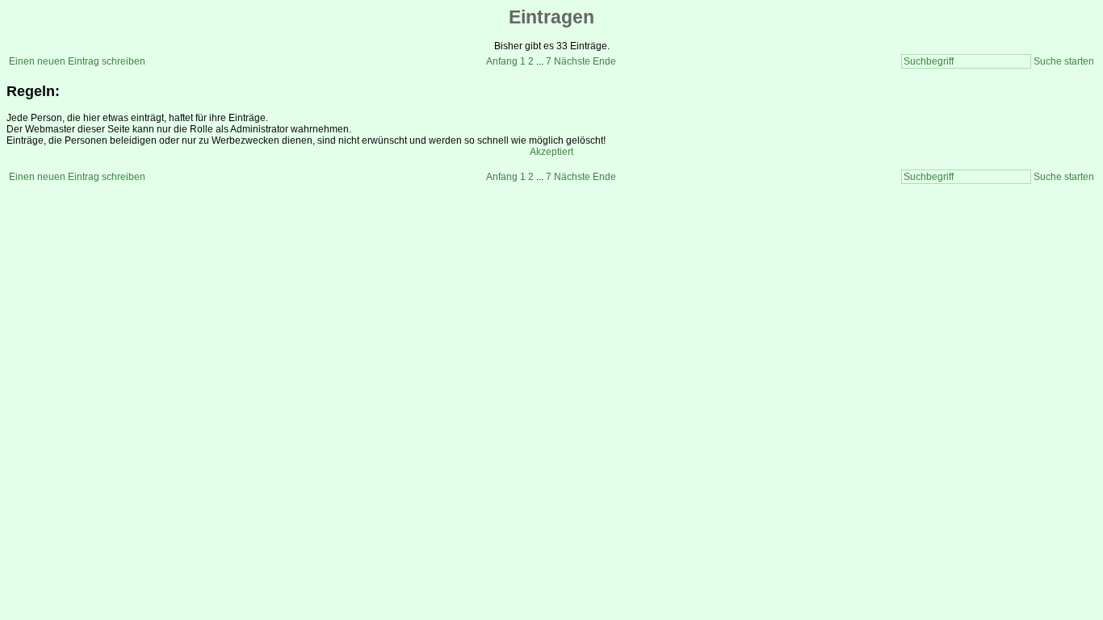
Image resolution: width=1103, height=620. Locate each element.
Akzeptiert (551, 151)
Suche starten (1064, 61)
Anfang (502, 61)
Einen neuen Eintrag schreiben (77, 61)
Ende (604, 61)
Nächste (572, 61)
